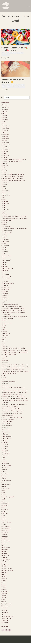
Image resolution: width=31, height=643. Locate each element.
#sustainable (5, 430)
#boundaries (5, 126)
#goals (3, 199)
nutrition (4, 558)
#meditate (4, 262)
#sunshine (15, 86)
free (2, 501)
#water (3, 449)
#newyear (4, 281)
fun (2, 507)
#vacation (4, 444)
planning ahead (6, 568)
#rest (3, 327)
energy (3, 486)
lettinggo (4, 537)
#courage (4, 151)
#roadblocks (5, 333)
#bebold (4, 113)
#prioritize (4, 298)
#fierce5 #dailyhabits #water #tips (13, 180)
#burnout (4, 130)
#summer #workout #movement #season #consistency (12, 418)
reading (4, 574)
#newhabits (5, 275)
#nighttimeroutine (7, 283)
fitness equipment (7, 497)
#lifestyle (4, 252)
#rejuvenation (6, 323)
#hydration (5, 239)
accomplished (6, 465)
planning (4, 566)
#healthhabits (6, 226)
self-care (4, 595)
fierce (3, 493)
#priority (4, 300)
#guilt (3, 205)
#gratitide (4, 201)
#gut (3, 208)
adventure (4, 467)
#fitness (4, 184)
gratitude (4, 513)
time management (7, 616)
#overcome (5, 289)
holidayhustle (5, 526)
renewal (4, 583)
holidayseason (6, 528)
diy (2, 482)
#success (4, 384)
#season (4, 342)
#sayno (3, 340)
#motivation (5, 270)
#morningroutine (7, 268)
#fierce (3, 84)
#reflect (4, 321)
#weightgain (5, 453)
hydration (4, 532)
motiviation (5, 555)
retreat (3, 587)
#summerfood (6, 423)
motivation (4, 553)
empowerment (6, 484)
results (3, 585)
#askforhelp (5, 107)
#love (3, 258)
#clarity (4, 140)
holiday (3, 524)
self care (4, 593)
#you (3, 459)
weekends (4, 622)
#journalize (5, 245)
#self (3, 344)
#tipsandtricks (21, 86)
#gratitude (5, 203)
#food (3, 189)
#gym (3, 212)
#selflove (4, 356)
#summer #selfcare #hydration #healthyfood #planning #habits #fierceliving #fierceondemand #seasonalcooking (12, 412)
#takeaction (5, 432)
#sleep (3, 375)
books (3, 472)
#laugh (4, 247)
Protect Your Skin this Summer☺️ (12, 81)
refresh (3, 581)
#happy (4, 222)
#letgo (3, 249)
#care (3, 132)
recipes (4, 576)
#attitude (4, 109)
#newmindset (6, 277)
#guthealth (5, 210)
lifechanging (5, 541)
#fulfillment (5, 195)
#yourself (4, 461)
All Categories (5, 105)
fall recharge (5, 488)
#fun (3, 197)
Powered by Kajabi (15, 639)
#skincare (4, 86)
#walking (4, 446)
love (2, 545)
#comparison (5, 143)
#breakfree (5, 128)
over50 (3, 562)
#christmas (5, 138)
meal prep (4, 549)
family (3, 490)
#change (4, 136)
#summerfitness (6, 421)
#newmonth (5, 279)
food (3, 499)
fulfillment (5, 505)
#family (4, 170)
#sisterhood (5, 360)
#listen (3, 254)
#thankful (4, 434)
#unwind (4, 442)
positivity (4, 572)
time (3, 614)
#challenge (5, 134)
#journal (4, 243)
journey (4, 534)
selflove (3, 597)
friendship (4, 503)
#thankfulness (6, 436)
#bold (3, 124)
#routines (4, 335)
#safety (12, 84)
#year (3, 457)
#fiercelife (4, 182)
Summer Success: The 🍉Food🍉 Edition (14, 49)
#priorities (4, 296)
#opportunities (6, 287)
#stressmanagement (8, 381)
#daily (3, 153)
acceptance (5, 463)
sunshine (4, 610)
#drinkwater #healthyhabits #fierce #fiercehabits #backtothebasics (13, 160)
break (3, 476)
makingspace (5, 547)
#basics (4, 111)
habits (3, 518)
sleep (3, 599)
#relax (3, 325)
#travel (3, 440)
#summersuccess (5, 55)
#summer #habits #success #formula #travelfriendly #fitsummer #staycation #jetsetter (14, 400)
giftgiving (4, 509)
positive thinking (7, 570)
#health (4, 224)
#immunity (5, 241)
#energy (4, 163)
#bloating (4, 119)
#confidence (5, 147)
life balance (5, 539)
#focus (3, 187)
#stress (3, 379)
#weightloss (5, 455)
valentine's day (6, 618)
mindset (4, 551)
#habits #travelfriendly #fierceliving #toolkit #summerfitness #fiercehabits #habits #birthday (14, 218)
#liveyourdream (6, 256)
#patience (4, 291)
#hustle (4, 237)
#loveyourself (6, 260)
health (3, 520)
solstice (3, 602)
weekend (4, 620)
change (4, 478)
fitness (3, 495)
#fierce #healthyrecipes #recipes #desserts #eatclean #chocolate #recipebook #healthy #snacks (12, 176)
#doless (4, 157)
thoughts (4, 612)
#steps (3, 377)
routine (4, 589)
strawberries (5, 606)
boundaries (5, 474)
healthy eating (6, 522)
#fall (3, 168)
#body (3, 122)
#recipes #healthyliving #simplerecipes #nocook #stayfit (14, 318)
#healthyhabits (6, 233)
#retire (3, 329)
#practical (4, 293)
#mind (3, 264)
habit (3, 516)
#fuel (3, 193)
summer (4, 608)
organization (5, 560)
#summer (9, 86)
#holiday (4, 235)
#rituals (4, 331)
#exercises (5, 166)
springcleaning (6, 604)
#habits (8, 84)
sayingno (4, 591)
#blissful (4, 117)
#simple (22, 84)
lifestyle (4, 543)
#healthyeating (6, 231)
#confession (5, 145)
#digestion (5, 155)
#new (3, 273)
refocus (4, 578)
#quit (3, 302)
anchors (4, 470)
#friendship (5, 191)
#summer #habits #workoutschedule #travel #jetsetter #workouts (14, 406)
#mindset (4, 266)
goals (3, 511)
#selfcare (17, 84)
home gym (5, 530)
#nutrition (4, 285)
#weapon (4, 451)
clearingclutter (6, 480)
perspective (5, 564)
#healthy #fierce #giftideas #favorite (14, 228)
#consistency (5, 149)
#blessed (4, 115)
